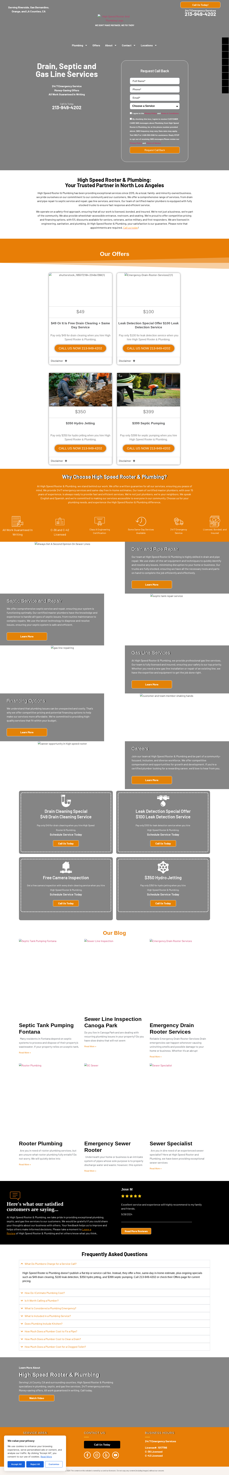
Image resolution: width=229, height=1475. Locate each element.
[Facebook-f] (87, 1455)
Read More (46, 1456)
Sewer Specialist (171, 1143)
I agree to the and (155, 114)
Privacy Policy (151, 114)
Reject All (35, 1464)
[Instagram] (96, 1455)
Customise (54, 1464)
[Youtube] (115, 1455)
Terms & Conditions (170, 114)
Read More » (25, 1053)
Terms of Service (153, 143)
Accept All (16, 1464)
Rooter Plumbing (41, 1143)
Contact (126, 45)
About (108, 45)
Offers (96, 45)
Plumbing (77, 45)
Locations (147, 45)
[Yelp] (106, 1455)
